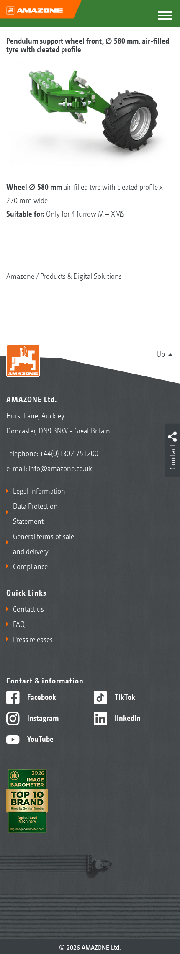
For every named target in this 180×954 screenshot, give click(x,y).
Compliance (30, 566)
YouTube (40, 738)
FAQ (19, 623)
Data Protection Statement (35, 513)
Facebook (41, 696)
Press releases (33, 638)
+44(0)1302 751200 (69, 452)
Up (161, 353)
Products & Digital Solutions (81, 275)
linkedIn (127, 717)
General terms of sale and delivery (43, 543)
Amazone (20, 275)
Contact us (28, 608)
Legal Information (39, 490)
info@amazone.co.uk (60, 468)
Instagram (42, 717)
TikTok (124, 696)
